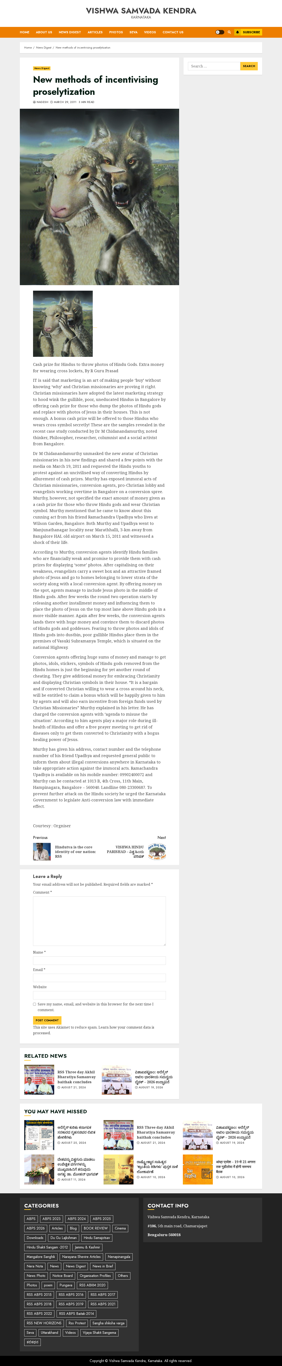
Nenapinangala (119, 1256)
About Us (44, 32)
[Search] (229, 32)
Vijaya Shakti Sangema (99, 1332)
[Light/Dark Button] (219, 32)
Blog (73, 1228)
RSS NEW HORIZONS (44, 1323)
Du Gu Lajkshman (63, 1237)
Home (24, 32)
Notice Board (62, 1275)
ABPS (31, 1218)
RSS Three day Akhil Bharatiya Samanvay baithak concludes (39, 1080)
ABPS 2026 (36, 1228)
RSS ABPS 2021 (103, 1304)
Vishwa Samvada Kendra (141, 10)
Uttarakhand (49, 1332)
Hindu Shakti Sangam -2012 (47, 1247)
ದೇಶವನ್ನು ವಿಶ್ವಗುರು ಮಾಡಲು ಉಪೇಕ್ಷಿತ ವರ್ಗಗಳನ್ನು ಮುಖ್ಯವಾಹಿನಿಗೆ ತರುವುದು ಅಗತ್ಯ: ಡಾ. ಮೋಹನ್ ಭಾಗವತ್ (39, 1169)
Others (123, 1275)
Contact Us (173, 32)
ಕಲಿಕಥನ (32, 1342)
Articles (95, 32)
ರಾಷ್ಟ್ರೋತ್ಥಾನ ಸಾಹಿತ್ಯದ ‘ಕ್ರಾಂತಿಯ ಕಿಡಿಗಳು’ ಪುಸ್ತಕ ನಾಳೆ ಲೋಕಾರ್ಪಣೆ (119, 1169)
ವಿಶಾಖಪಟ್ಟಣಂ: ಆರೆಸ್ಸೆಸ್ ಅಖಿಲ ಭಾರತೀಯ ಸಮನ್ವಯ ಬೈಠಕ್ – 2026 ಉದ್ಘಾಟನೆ (117, 1080)
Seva (133, 32)
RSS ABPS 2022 (39, 1313)
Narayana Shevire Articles (81, 1256)
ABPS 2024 (77, 1218)
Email (39, 969)
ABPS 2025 (102, 1218)
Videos (150, 32)
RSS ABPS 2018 (39, 1304)
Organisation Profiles (95, 1275)
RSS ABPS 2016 (71, 1294)
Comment (42, 892)
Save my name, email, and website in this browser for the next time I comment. (96, 1007)
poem (48, 1285)
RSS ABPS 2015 (39, 1294)
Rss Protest (77, 1323)
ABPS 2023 (52, 1218)
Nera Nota (35, 1266)
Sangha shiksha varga (108, 1323)
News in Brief (103, 1266)
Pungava (65, 1285)
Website (40, 986)
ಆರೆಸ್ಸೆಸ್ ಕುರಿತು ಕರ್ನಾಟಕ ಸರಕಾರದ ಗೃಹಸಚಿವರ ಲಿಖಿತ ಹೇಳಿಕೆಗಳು (39, 1135)
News (54, 1266)
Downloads (35, 1237)
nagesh (42, 102)
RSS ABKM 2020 (92, 1285)
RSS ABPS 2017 (103, 1294)
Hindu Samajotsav (97, 1237)
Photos (116, 32)
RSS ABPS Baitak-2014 (76, 1313)
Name (39, 952)
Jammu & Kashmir (87, 1247)
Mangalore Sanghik (41, 1256)
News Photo (36, 1275)
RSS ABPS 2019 (71, 1304)
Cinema (120, 1228)
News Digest (70, 32)
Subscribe (251, 32)
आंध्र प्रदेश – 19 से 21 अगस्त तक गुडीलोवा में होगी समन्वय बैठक (198, 1169)
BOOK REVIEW (96, 1228)
